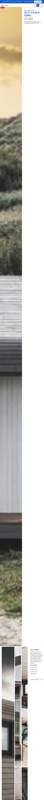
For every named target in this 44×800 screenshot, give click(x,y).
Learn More (38, 1)
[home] (5, 5)
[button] (37, 5)
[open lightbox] (18, 707)
